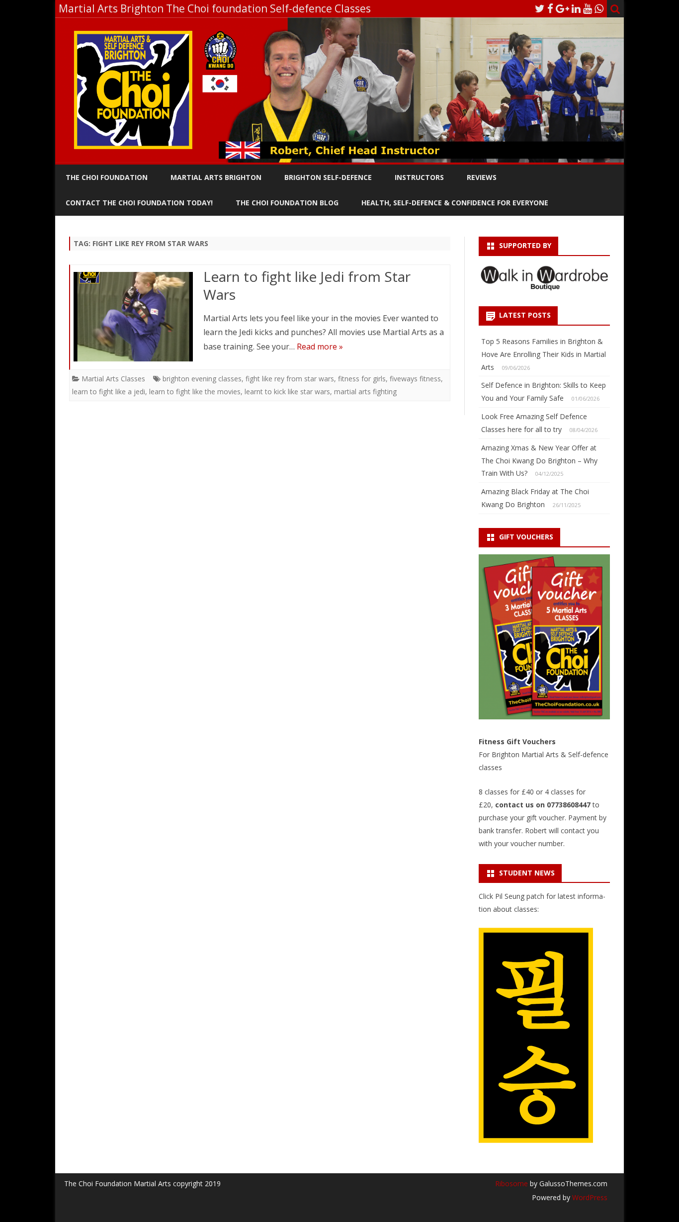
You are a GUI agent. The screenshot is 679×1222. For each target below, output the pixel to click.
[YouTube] (587, 8)
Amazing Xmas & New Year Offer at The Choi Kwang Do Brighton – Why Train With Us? (539, 460)
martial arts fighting (365, 391)
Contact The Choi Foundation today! (139, 202)
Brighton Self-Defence (328, 177)
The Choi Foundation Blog (287, 202)
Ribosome (511, 1183)
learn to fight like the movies (195, 391)
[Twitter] (540, 8)
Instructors (419, 177)
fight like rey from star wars (290, 378)
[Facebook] (550, 8)
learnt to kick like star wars (287, 391)
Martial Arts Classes (113, 378)
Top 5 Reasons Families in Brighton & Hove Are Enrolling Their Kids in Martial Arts (543, 354)
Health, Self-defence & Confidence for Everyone (454, 202)
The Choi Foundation (107, 177)
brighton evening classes (202, 378)
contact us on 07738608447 (544, 804)
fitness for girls (362, 378)
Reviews (482, 177)
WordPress (588, 1197)
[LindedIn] (576, 8)
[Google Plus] (562, 8)
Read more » (320, 346)
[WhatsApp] (598, 8)
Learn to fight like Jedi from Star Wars (307, 285)
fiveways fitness (415, 378)
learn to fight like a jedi (108, 391)
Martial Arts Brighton (215, 177)
